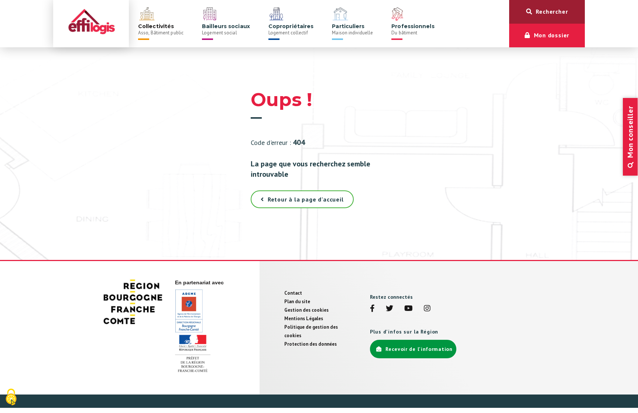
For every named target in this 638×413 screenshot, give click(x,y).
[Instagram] (427, 309)
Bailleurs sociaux (226, 29)
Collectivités (160, 29)
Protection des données (310, 344)
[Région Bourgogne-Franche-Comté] (133, 301)
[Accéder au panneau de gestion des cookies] (11, 397)
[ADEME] (189, 310)
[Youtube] (408, 309)
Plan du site (297, 301)
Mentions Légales (303, 318)
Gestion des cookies (306, 310)
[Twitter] (389, 309)
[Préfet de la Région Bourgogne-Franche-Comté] (192, 353)
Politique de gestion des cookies (311, 331)
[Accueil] (91, 23)
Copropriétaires (291, 29)
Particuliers (352, 29)
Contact (293, 293)
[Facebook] (372, 309)
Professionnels (412, 29)
